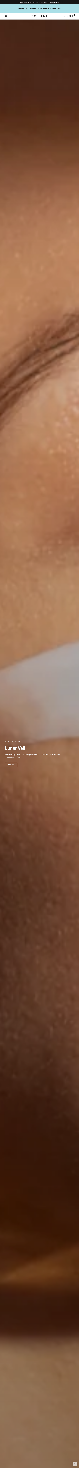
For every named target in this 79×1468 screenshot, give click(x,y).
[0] (73, 16)
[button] (11, 765)
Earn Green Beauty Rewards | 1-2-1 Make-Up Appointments (39, 2)
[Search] (70, 16)
